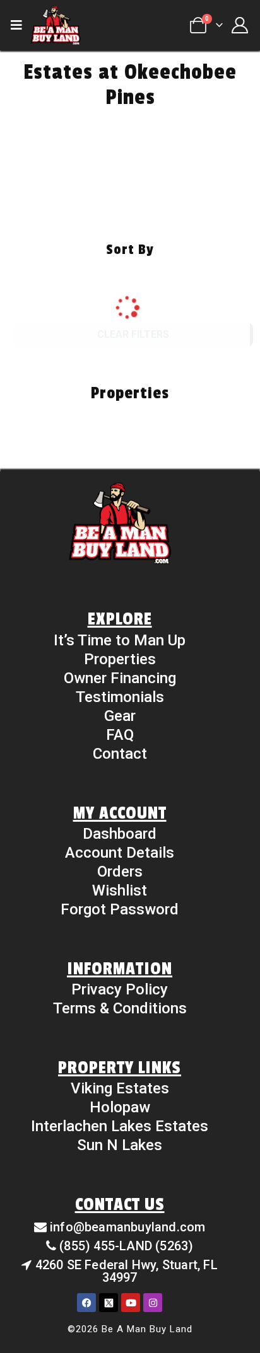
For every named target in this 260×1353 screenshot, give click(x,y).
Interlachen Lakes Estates (119, 1126)
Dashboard (120, 834)
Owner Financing (120, 678)
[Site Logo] (55, 25)
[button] (20, 25)
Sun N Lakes (119, 1145)
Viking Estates (120, 1088)
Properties (120, 659)
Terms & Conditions (120, 1008)
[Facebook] (86, 1302)
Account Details (119, 852)
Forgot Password (120, 909)
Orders (120, 871)
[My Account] (239, 25)
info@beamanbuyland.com (127, 1227)
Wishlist (119, 890)
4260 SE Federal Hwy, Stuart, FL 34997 (126, 1271)
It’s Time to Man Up (120, 640)
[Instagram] (152, 1302)
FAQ (120, 735)
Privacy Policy (119, 989)
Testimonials (120, 697)
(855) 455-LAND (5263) (126, 1245)
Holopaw (120, 1107)
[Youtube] (130, 1302)
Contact (120, 754)
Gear (120, 716)
